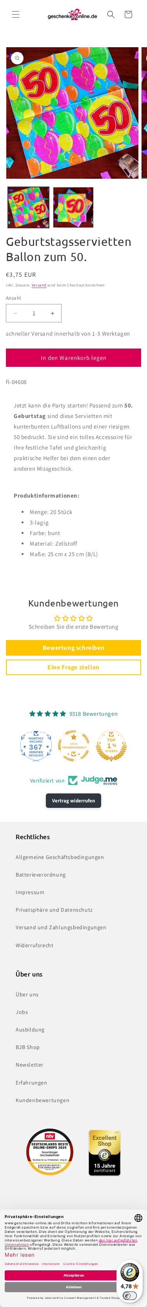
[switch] (130, 1295)
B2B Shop (28, 1047)
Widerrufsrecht (34, 945)
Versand (39, 285)
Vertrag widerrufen (73, 800)
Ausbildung (30, 1029)
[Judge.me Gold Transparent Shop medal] (73, 745)
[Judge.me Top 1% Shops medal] (111, 745)
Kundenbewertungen (42, 1100)
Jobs (22, 1011)
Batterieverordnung (41, 874)
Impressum (30, 892)
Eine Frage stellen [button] (73, 667)
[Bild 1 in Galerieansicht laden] (28, 207)
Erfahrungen (31, 1082)
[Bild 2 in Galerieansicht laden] (73, 207)
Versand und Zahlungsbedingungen (61, 927)
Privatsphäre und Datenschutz (54, 909)
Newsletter (30, 1064)
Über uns (27, 994)
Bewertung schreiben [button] (73, 648)
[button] (15, 14)
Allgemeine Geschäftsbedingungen (60, 857)
